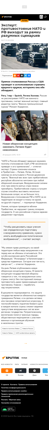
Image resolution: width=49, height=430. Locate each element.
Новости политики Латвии (11, 328)
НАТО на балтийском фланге (25, 333)
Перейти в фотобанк (28, 71)
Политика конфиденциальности (13, 388)
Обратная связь (15, 400)
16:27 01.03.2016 (7, 40)
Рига (17, 364)
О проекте (5, 384)
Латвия (24, 364)
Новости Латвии (7, 333)
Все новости (6, 364)
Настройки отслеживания (11, 403)
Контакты (13, 384)
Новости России (27, 328)
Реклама (4, 400)
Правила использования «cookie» (14, 391)
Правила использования (27, 384)
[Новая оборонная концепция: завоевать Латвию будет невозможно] (24, 125)
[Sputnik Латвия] (7, 18)
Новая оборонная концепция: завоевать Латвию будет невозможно (20, 146)
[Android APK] (8, 409)
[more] (45, 154)
